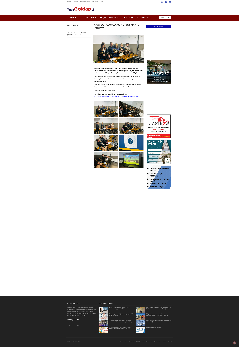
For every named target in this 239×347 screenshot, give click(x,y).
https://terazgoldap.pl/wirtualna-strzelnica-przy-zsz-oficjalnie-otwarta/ (117, 96)
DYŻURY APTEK (90, 17)
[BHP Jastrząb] (159, 138)
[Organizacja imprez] (159, 163)
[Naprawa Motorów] (159, 189)
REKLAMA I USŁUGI (143, 17)
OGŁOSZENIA (128, 17)
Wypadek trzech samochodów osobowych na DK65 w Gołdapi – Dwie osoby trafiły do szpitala (158, 315)
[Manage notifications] (234, 342)
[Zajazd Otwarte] (159, 83)
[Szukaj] (169, 17)
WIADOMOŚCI (74, 17)
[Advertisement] (138, 8)
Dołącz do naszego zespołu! (153, 327)
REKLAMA (158, 26)
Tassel (78, 341)
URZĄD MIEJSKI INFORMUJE (110, 17)
